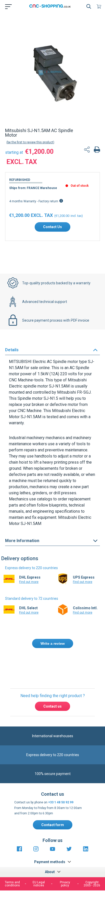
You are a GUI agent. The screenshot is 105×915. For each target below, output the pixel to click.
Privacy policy (65, 884)
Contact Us (52, 227)
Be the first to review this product (30, 142)
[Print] (97, 150)
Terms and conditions (12, 884)
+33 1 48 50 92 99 (60, 802)
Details (12, 349)
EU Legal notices (39, 884)
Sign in (61, 665)
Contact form (52, 825)
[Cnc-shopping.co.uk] (51, 6)
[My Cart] (100, 6)
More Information (22, 540)
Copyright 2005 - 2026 (92, 884)
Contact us (52, 706)
